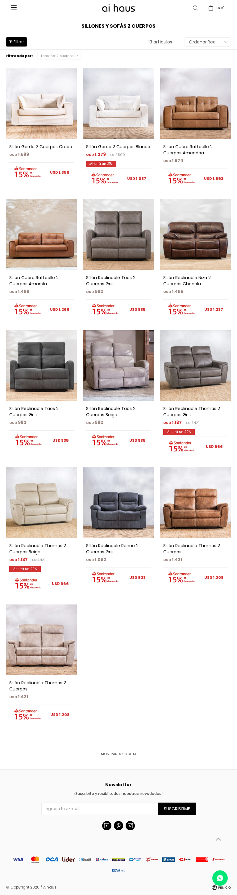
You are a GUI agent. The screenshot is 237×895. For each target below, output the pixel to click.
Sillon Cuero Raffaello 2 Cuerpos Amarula (34, 281)
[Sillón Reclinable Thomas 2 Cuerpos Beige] (41, 502)
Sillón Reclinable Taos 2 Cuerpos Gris (110, 281)
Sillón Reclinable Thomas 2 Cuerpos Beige (37, 549)
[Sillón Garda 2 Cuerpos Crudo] (41, 103)
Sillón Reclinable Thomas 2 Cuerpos (191, 549)
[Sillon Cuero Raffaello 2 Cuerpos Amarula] (41, 234)
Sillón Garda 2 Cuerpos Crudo (40, 147)
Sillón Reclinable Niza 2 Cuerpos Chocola (187, 281)
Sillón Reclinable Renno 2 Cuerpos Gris (112, 549)
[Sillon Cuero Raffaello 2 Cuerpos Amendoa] (195, 103)
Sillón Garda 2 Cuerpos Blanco (118, 147)
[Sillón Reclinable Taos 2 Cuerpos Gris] (118, 234)
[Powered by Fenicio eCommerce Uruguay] (221, 887)
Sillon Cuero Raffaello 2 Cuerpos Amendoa (188, 150)
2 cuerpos (57, 55)
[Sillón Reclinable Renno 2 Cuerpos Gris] (118, 502)
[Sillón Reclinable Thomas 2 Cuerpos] (195, 502)
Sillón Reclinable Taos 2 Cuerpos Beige (110, 411)
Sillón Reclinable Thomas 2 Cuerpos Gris (191, 411)
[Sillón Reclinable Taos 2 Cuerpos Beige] (118, 365)
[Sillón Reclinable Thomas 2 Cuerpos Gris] (195, 365)
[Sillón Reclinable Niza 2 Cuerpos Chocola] (195, 234)
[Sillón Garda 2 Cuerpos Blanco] (118, 103)
